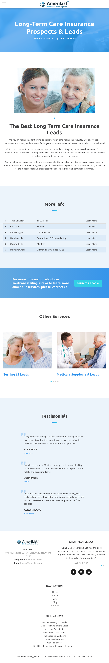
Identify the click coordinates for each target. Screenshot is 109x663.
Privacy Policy (85, 656)
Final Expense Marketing (54, 635)
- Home (54, 591)
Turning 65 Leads (16, 374)
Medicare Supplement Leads (78, 374)
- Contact (54, 605)
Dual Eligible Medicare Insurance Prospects (54, 646)
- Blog (54, 602)
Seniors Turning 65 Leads (54, 622)
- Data (54, 598)
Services (47, 38)
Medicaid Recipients (54, 629)
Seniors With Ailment (54, 639)
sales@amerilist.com (32, 562)
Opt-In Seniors (54, 642)
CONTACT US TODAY (88, 283)
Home (37, 38)
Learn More (91, 220)
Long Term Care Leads (54, 632)
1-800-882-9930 (34, 559)
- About (54, 595)
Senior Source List (67, 656)
